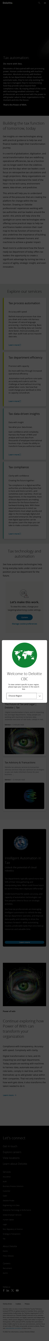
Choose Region (15, 695)
